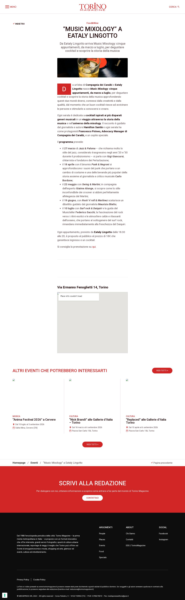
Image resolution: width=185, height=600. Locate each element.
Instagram (163, 539)
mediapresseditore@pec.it (118, 596)
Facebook (163, 533)
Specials (103, 557)
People (102, 533)
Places (102, 539)
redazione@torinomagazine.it (81, 589)
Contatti (129, 539)
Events (102, 545)
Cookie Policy (39, 579)
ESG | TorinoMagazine (135, 545)
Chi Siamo (130, 533)
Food (101, 551)
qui (94, 246)
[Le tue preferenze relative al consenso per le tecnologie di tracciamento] (4, 595)
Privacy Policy (23, 579)
